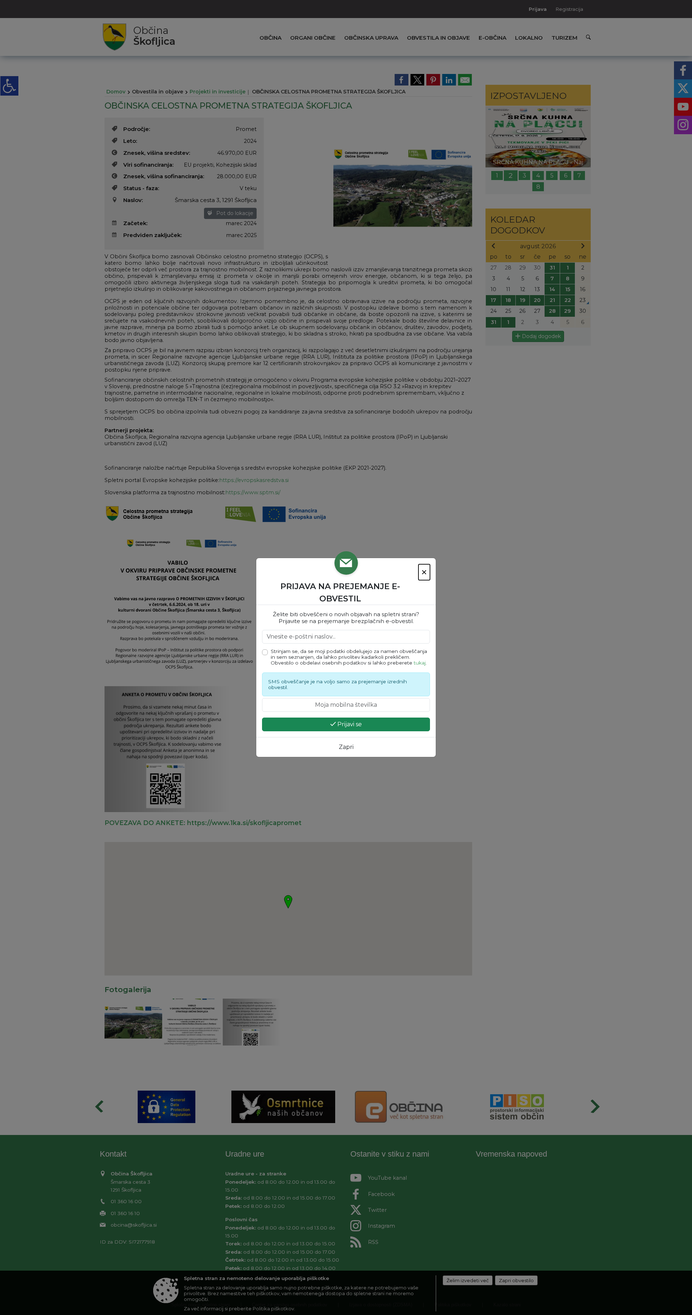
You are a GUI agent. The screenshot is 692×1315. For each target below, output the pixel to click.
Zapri (346, 747)
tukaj (420, 663)
